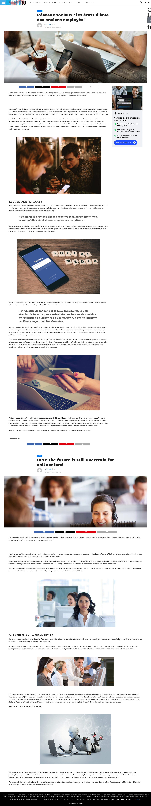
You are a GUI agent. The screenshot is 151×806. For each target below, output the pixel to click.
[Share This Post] (42, 86)
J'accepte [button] (137, 799)
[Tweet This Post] (65, 531)
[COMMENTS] (91, 86)
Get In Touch (88, 2)
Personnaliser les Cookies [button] (75, 803)
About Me (62, 2)
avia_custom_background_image (43, 2)
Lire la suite (120, 799)
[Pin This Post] (58, 86)
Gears (78, 2)
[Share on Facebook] (26, 86)
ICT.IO (48, 24)
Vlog (71, 2)
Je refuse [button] (128, 799)
